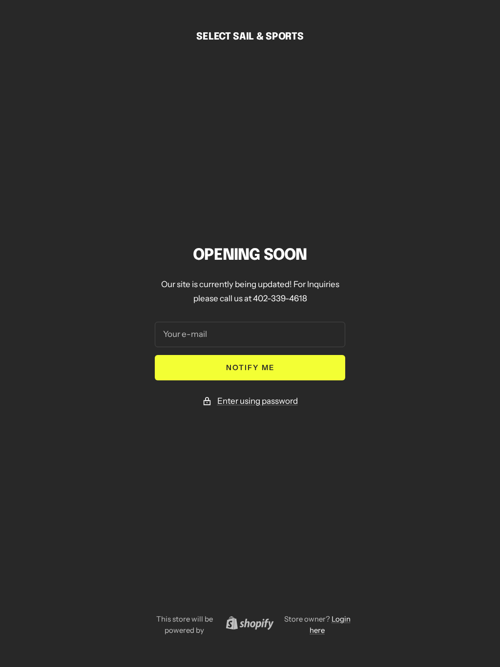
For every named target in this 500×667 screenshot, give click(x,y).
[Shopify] (247, 624)
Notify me (250, 367)
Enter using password (257, 401)
